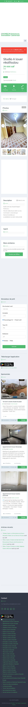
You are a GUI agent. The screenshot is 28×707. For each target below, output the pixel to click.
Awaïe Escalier (14, 403)
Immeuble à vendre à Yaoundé (10, 643)
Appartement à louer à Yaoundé (11, 621)
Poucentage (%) (8, 320)
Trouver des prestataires (9, 688)
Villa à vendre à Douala (8, 653)
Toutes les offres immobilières (10, 684)
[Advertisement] (14, 17)
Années (6, 340)
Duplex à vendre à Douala (9, 633)
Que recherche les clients (9, 690)
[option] (14, 130)
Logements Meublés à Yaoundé (11, 664)
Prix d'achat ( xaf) (8, 306)
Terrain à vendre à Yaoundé (9, 639)
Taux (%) (5, 325)
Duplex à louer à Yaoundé (9, 629)
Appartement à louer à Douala (10, 623)
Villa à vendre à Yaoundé (9, 656)
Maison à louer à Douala (9, 666)
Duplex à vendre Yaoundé (9, 635)
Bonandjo (10, 449)
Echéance (5, 333)
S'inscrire (21, 1)
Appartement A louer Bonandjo (12, 447)
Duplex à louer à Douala (9, 631)
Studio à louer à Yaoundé (9, 660)
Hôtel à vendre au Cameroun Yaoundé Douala (14, 682)
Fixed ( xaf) (18, 320)
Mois (11, 340)
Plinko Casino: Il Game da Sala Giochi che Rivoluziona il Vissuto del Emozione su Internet (13, 542)
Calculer (14, 346)
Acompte (5, 313)
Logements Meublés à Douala (10, 662)
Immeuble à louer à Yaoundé (10, 647)
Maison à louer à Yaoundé (9, 668)
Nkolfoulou (13, 72)
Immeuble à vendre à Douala (10, 641)
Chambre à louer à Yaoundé (10, 627)
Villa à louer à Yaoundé (8, 649)
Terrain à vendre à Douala (9, 637)
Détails (23, 420)
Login (16, 1)
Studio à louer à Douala (8, 658)
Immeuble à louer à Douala (9, 645)
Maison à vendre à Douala (9, 670)
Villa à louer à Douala (8, 651)
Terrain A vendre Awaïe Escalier (12, 401)
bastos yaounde (15, 497)
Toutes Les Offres (14, 254)
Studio (14, 80)
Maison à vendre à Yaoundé (9, 672)
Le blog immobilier (7, 686)
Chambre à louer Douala (9, 625)
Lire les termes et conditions (10, 692)
